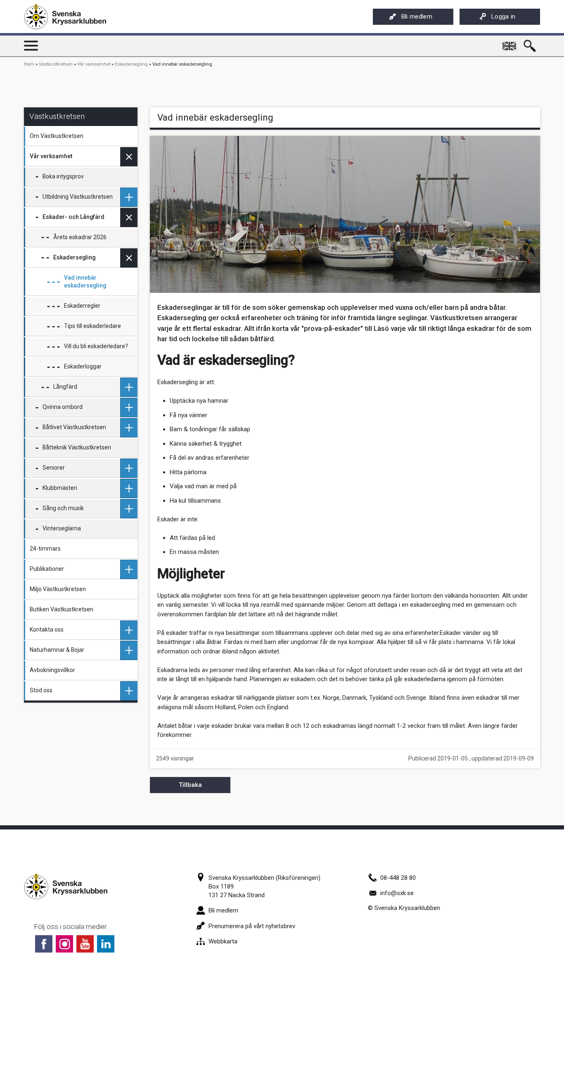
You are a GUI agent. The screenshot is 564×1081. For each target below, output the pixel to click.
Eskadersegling (131, 64)
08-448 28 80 (398, 877)
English (509, 43)
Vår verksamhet (93, 64)
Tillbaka (190, 785)
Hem (29, 64)
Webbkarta (223, 941)
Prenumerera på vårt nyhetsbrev (252, 926)
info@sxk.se (397, 893)
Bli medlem (416, 16)
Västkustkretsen (56, 64)
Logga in (503, 16)
